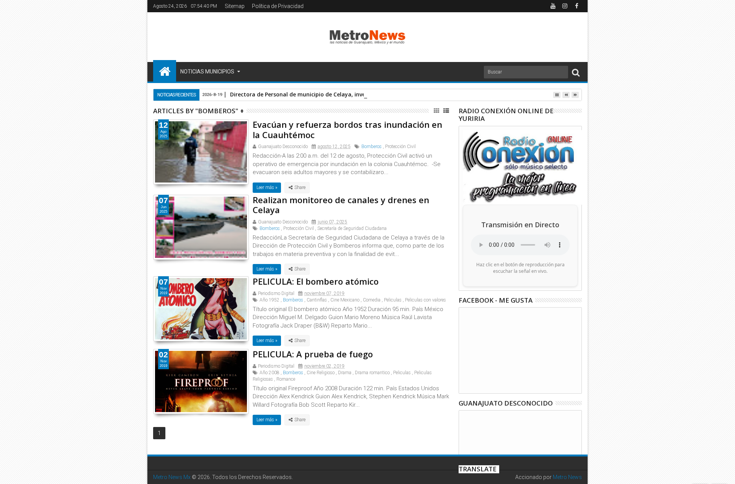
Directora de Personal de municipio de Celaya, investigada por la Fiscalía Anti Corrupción (349, 94)
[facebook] (576, 6)
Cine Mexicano (344, 300)
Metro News (567, 477)
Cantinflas (317, 300)
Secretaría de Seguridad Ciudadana (352, 228)
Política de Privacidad (278, 6)
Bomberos (371, 146)
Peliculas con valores (425, 300)
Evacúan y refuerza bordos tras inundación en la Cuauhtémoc (347, 129)
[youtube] (552, 6)
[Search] (576, 72)
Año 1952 (269, 300)
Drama (344, 372)
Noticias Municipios (207, 71)
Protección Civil (400, 146)
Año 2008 (269, 372)
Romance (285, 379)
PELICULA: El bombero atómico (316, 281)
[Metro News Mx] (164, 70)
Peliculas (393, 300)
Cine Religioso (321, 372)
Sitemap (235, 6)
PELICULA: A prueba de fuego (313, 354)
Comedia (372, 300)
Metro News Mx (172, 477)
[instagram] (564, 6)
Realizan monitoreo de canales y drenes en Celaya (341, 204)
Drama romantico (372, 372)
